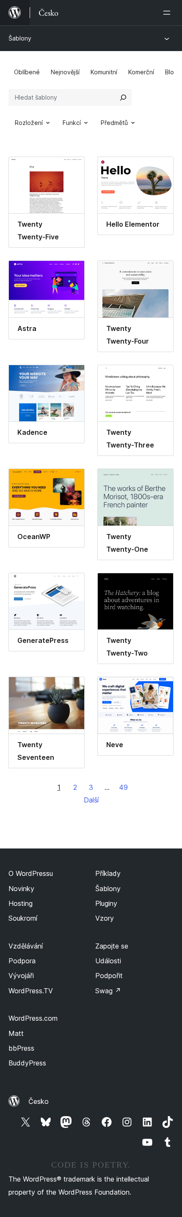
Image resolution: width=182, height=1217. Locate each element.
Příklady (108, 873)
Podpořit (109, 975)
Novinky (21, 888)
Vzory (104, 918)
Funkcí (72, 122)
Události (108, 961)
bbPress (21, 1048)
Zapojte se (111, 946)
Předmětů (114, 122)
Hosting (20, 903)
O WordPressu (30, 873)
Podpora (22, 961)
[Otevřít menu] (168, 12)
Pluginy (106, 903)
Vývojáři (21, 975)
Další (91, 800)
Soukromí (22, 918)
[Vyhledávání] (123, 97)
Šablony (19, 38)
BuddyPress (27, 1063)
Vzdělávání (25, 946)
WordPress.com (33, 1018)
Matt (16, 1033)
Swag (108, 991)
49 (123, 787)
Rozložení (29, 122)
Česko (38, 1101)
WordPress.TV (30, 991)
